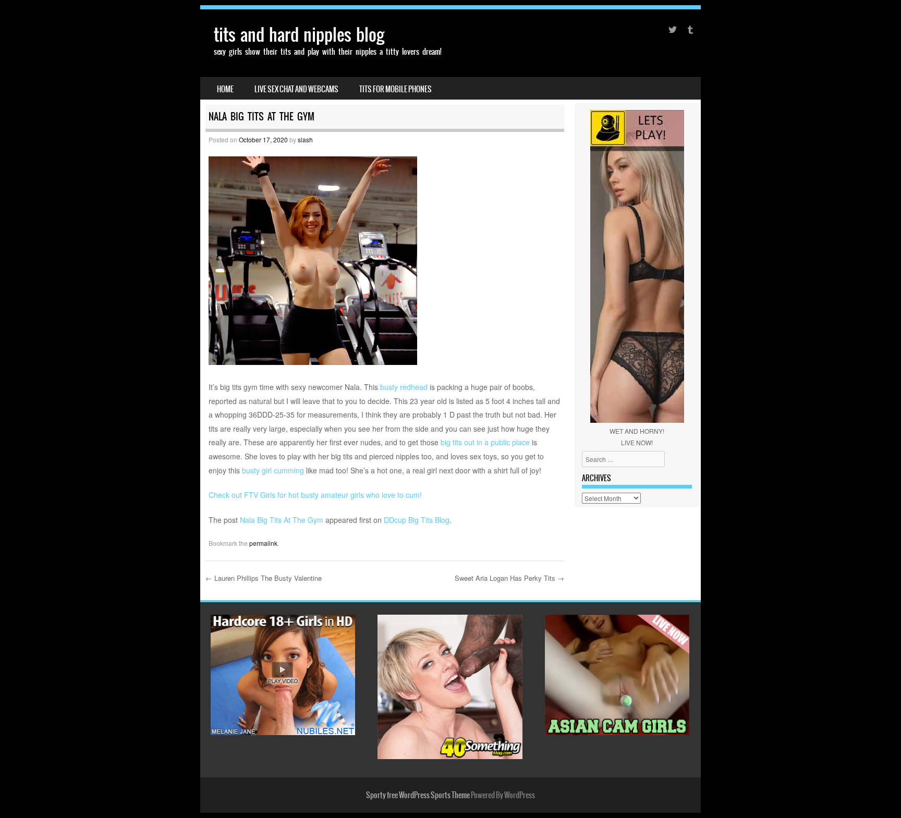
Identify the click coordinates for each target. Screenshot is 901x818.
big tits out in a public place (485, 442)
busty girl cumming (273, 470)
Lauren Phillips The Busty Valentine (263, 578)
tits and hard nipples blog (299, 34)
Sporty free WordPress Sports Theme (418, 795)
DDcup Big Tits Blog (416, 520)
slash (305, 139)
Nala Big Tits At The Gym (281, 520)
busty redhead (404, 387)
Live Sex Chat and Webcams (296, 89)
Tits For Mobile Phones (395, 89)
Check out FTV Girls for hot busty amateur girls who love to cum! (315, 495)
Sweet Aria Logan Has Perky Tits (509, 578)
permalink (263, 543)
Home (225, 89)
